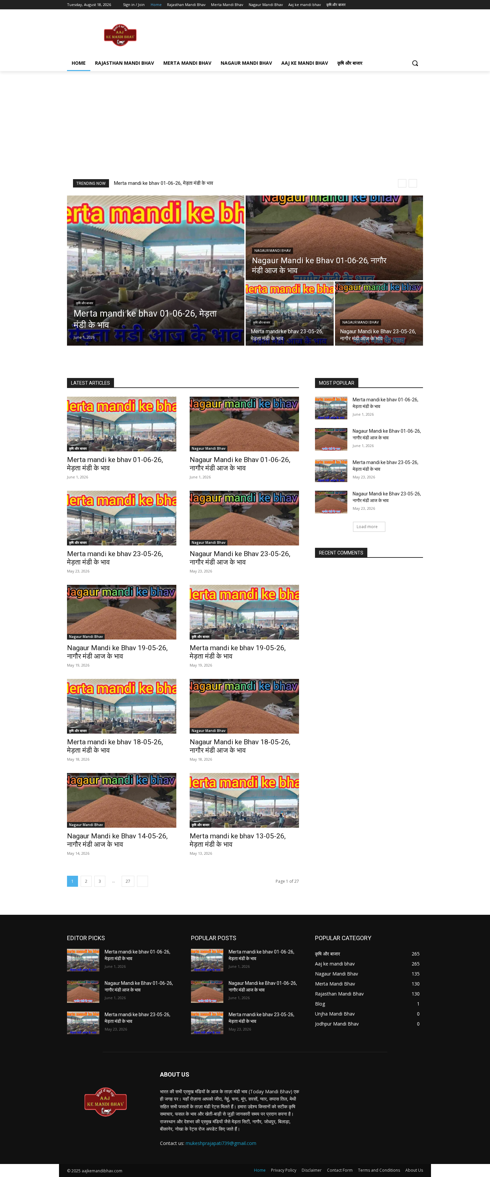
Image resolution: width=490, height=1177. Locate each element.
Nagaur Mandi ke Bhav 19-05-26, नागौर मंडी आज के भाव (117, 652)
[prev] (402, 183)
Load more (367, 526)
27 (128, 881)
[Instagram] (391, 5)
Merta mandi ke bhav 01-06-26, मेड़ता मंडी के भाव (163, 183)
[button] (415, 63)
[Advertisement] (295, 35)
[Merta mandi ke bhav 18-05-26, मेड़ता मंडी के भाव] (121, 706)
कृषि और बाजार (84, 303)
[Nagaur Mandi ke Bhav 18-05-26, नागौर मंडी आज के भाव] (244, 706)
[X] (401, 5)
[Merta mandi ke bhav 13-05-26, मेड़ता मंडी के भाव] (244, 800)
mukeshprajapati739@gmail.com (221, 1143)
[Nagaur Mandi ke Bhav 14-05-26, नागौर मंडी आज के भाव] (121, 800)
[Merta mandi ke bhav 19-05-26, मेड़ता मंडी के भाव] (244, 612)
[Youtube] (419, 5)
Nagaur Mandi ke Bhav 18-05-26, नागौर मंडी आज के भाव (240, 746)
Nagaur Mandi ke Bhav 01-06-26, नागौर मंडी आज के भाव (240, 464)
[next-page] (142, 881)
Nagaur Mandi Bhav (272, 251)
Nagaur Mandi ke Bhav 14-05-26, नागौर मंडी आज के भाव (117, 840)
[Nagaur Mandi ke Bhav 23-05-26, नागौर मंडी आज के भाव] (379, 314)
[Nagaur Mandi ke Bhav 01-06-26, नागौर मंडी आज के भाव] (334, 237)
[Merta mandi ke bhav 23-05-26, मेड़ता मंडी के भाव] (290, 314)
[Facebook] (382, 5)
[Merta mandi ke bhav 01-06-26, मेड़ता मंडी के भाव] (155, 270)
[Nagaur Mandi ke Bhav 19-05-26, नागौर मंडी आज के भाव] (121, 612)
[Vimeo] (410, 5)
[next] (413, 183)
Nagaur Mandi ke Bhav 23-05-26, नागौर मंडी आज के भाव (240, 558)
